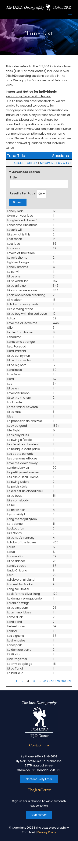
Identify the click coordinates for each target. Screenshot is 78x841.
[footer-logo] (39, 701)
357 (45, 681)
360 (63, 681)
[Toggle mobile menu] (70, 13)
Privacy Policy (46, 832)
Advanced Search (26, 172)
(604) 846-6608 (46, 756)
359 (57, 681)
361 (69, 681)
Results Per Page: (23, 193)
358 (51, 681)
